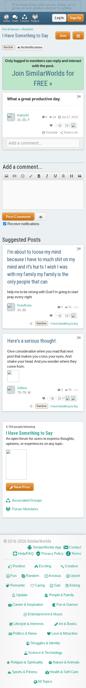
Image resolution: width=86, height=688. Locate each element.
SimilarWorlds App (46, 547)
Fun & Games (10, 29)
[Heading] (71, 176)
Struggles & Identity (45, 643)
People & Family (61, 595)
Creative (71, 566)
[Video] (14, 176)
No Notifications (32, 47)
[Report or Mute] (79, 96)
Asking (74, 585)
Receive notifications (23, 224)
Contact (74, 547)
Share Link (70, 132)
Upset (75, 576)
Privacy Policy (52, 553)
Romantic (17, 585)
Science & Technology (44, 652)
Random (27, 29)
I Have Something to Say (25, 35)
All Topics (44, 681)
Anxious (54, 576)
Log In (59, 18)
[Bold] (39, 176)
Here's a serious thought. (32, 341)
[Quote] (79, 176)
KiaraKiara (24, 305)
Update (21, 595)
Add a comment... (23, 167)
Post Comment (18, 217)
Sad (56, 585)
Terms (76, 553)
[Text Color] (31, 176)
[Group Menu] (78, 35)
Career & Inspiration (27, 604)
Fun (13, 576)
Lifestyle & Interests (28, 624)
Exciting (44, 566)
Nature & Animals (66, 662)
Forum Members (24, 509)
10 (63, 398)
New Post (21, 487)
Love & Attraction (64, 633)
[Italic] (47, 176)
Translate (51, 132)
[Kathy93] (11, 117)
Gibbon (22, 388)
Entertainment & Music (45, 614)
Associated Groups (26, 500)
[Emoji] (22, 176)
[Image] (6, 176)
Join (62, 35)
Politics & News (24, 633)
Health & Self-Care (63, 672)
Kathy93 (23, 115)
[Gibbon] (11, 390)
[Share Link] (31, 323)
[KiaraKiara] (11, 307)
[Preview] (40, 217)
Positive (18, 566)
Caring (39, 585)
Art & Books (67, 624)
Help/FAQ (25, 553)
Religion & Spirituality (26, 662)
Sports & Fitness (24, 672)
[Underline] (55, 176)
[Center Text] (63, 176)
